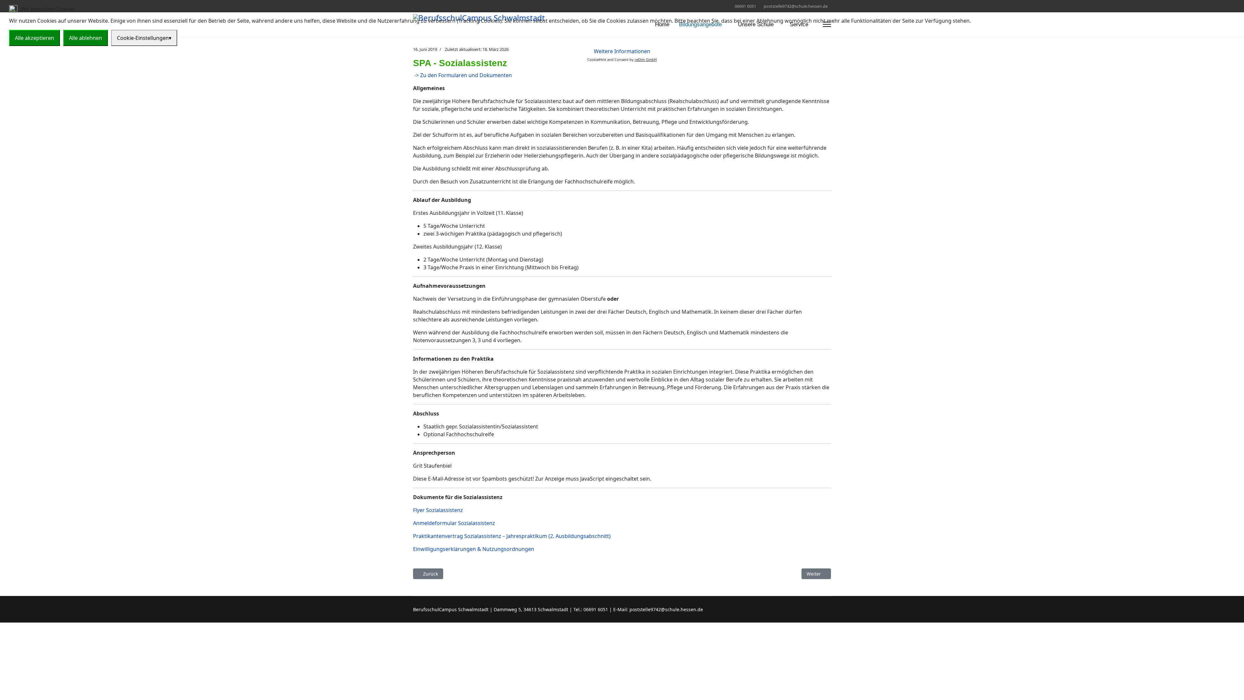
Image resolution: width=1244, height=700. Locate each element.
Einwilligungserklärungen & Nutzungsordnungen (473, 549)
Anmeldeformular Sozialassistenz (454, 523)
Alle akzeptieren (34, 37)
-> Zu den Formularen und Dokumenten (462, 75)
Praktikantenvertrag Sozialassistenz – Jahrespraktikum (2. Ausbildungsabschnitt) (512, 536)
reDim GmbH (646, 59)
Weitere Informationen (622, 51)
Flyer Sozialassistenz (438, 510)
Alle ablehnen (85, 37)
